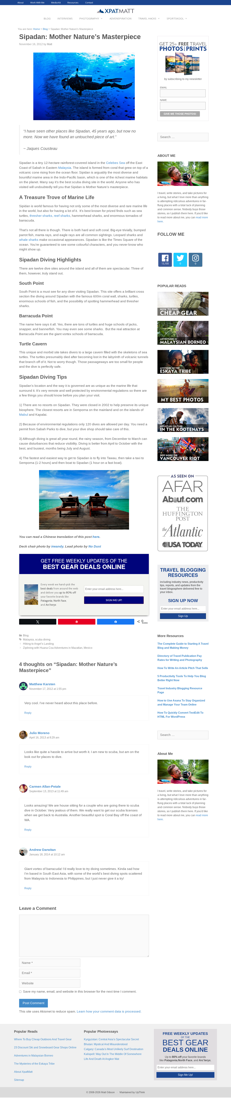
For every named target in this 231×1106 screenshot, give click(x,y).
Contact (89, 2)
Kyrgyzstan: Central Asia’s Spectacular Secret (111, 1039)
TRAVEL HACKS (147, 18)
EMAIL (163, 87)
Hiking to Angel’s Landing (38, 643)
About (20, 2)
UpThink (140, 1092)
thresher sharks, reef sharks (50, 215)
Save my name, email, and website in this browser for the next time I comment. (79, 991)
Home (36, 29)
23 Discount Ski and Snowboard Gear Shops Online (45, 1047)
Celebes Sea (115, 163)
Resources (72, 2)
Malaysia (64, 167)
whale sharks (28, 239)
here (96, 537)
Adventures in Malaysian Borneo (33, 1055)
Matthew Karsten (42, 684)
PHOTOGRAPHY (89, 18)
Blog (45, 29)
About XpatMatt (23, 1071)
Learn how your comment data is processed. (109, 1011)
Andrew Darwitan (42, 850)
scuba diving (42, 639)
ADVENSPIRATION (120, 18)
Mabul (23, 414)
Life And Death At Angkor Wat (101, 1059)
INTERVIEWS (65, 18)
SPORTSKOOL (175, 18)
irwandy (57, 546)
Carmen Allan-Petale (45, 786)
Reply (27, 712)
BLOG (47, 18)
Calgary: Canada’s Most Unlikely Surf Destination (113, 1049)
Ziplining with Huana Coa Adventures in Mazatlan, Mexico (57, 647)
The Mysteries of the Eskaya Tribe (34, 1063)
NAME (163, 100)
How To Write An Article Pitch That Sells (182, 668)
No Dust (94, 546)
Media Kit (56, 2)
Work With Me (37, 2)
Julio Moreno (39, 733)
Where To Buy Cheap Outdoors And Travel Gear (43, 1039)
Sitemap (19, 1079)
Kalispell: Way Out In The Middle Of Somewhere (113, 1054)
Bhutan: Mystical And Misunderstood (106, 1044)
